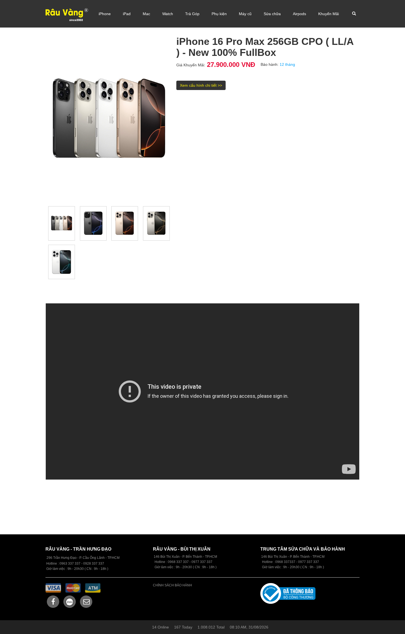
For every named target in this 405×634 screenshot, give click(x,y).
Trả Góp (192, 14)
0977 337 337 (308, 562)
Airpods (299, 14)
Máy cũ (245, 14)
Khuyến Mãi (328, 14)
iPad (127, 14)
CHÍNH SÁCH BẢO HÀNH (172, 585)
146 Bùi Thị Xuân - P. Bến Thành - (286, 557)
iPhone (105, 14)
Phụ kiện (219, 14)
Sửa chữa (272, 14)
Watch (167, 14)
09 (170, 562)
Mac (146, 14)
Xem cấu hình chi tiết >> (201, 85)
